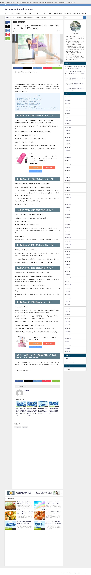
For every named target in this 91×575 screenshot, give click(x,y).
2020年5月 (67, 321)
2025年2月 (67, 150)
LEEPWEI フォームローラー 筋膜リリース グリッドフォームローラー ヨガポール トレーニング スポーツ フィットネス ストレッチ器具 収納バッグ (43, 158)
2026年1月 (67, 117)
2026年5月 (67, 103)
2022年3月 (67, 267)
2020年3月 (67, 328)
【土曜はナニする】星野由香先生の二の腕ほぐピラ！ (29, 103)
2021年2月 (67, 311)
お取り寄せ (31, 13)
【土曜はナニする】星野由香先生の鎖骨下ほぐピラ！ (29, 104)
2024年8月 (67, 170)
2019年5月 (67, 348)
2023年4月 (67, 224)
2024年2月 (67, 190)
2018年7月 (67, 351)
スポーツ (7, 13)
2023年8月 (67, 210)
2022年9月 (67, 247)
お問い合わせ (68, 358)
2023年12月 (68, 197)
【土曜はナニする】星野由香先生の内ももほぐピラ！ (29, 99)
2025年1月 (67, 153)
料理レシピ (18, 13)
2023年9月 (67, 207)
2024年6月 (67, 177)
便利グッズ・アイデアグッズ (79, 13)
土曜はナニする (21, 22)
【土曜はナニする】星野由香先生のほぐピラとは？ (28, 98)
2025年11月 (68, 123)
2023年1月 (67, 234)
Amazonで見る (36, 167)
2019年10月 (68, 344)
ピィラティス (18, 427)
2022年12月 (68, 237)
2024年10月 (68, 164)
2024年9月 (67, 167)
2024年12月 (68, 157)
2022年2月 (67, 271)
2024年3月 (67, 187)
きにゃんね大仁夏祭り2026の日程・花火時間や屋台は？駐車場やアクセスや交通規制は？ (75, 73)
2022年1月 (67, 274)
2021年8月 (67, 291)
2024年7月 (67, 174)
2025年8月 (67, 133)
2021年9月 (67, 288)
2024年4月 (67, 184)
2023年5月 (67, 220)
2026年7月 (67, 100)
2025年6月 (67, 140)
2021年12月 (68, 277)
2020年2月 (67, 331)
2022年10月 (68, 244)
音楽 (12, 13)
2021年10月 (68, 284)
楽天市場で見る (49, 167)
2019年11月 (68, 341)
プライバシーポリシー (70, 362)
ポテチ (60, 30)
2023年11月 (68, 200)
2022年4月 (67, 264)
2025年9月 (67, 130)
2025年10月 (68, 127)
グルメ (25, 13)
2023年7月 (67, 214)
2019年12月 (68, 338)
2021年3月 (67, 308)
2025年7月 (67, 137)
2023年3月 (67, 227)
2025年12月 (68, 120)
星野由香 (25, 427)
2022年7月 (67, 254)
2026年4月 (67, 106)
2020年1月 (67, 334)
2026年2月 (67, 113)
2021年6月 (67, 298)
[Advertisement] (37, 78)
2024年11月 (68, 160)
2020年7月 (67, 314)
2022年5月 (67, 261)
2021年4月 (67, 304)
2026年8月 (67, 96)
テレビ (15, 22)
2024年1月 (67, 194)
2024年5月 (67, 180)
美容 (38, 13)
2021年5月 (67, 301)
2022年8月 (67, 251)
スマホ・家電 (68, 13)
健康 (50, 13)
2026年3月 (67, 110)
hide (39, 95)
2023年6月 (67, 217)
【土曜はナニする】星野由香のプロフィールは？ (28, 106)
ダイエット (44, 13)
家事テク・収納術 (58, 13)
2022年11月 (68, 241)
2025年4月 (67, 147)
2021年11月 (68, 281)
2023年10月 (68, 204)
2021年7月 (67, 294)
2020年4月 (67, 324)
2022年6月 (67, 257)
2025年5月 (67, 143)
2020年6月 (67, 318)
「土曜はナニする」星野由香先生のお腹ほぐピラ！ (28, 101)
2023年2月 (67, 231)
